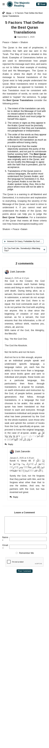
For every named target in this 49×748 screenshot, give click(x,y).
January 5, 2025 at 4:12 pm (17, 278)
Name (5, 539)
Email (5, 547)
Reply (10, 444)
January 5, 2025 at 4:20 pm (22, 458)
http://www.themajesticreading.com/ (25, 224)
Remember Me (26, 553)
